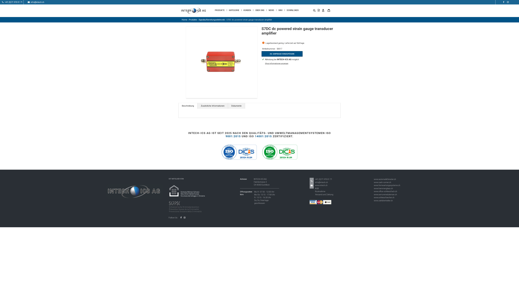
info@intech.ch (321, 182)
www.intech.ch (321, 185)
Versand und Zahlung (324, 194)
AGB (317, 188)
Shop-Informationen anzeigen (276, 63)
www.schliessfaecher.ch (384, 197)
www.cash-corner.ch (382, 182)
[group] (221, 62)
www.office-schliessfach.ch (385, 191)
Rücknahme (320, 191)
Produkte (193, 20)
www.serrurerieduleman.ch (385, 194)
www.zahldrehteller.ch (383, 201)
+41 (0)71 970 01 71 (323, 179)
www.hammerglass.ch (383, 188)
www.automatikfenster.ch (385, 179)
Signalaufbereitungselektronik (212, 20)
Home (184, 20)
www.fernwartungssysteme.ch (387, 185)
